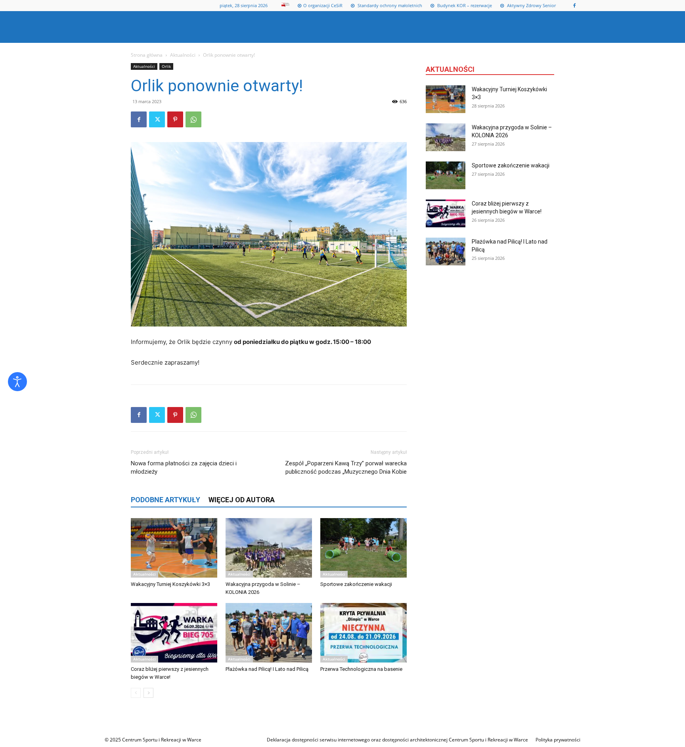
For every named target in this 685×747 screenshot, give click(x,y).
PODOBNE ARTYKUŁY (165, 499)
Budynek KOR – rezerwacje (464, 5)
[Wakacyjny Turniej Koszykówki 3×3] (174, 548)
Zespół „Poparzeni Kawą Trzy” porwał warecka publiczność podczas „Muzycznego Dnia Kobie (346, 467)
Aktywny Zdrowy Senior (531, 5)
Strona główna (147, 55)
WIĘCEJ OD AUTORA (242, 499)
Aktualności (182, 55)
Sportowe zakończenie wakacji (356, 584)
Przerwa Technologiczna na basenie (361, 669)
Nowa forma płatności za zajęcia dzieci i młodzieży (184, 467)
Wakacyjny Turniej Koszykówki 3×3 (170, 584)
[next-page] (148, 693)
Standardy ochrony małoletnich (389, 5)
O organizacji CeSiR (322, 5)
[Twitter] (157, 119)
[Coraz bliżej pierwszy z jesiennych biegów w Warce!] (174, 633)
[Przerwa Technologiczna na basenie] (363, 633)
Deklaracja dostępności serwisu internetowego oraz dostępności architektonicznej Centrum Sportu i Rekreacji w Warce (397, 739)
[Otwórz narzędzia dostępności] (17, 381)
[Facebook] (574, 5)
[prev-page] (136, 693)
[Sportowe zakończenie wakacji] (363, 548)
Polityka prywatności (558, 739)
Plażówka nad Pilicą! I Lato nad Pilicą (267, 669)
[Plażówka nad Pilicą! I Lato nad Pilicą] (269, 633)
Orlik (166, 66)
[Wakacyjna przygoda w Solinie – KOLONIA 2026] (269, 548)
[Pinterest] (175, 119)
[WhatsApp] (193, 119)
